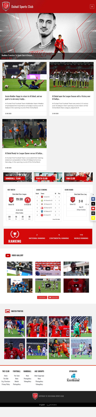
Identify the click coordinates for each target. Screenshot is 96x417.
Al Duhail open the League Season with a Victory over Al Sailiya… (71, 97)
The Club (5, 378)
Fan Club (70, 178)
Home (5, 376)
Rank (37, 193)
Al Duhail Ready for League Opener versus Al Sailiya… (24, 153)
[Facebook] (93, 199)
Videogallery (27, 381)
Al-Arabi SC (27, 204)
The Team (17, 376)
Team (42, 193)
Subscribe (54, 297)
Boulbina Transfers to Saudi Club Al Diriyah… (17, 55)
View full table (56, 219)
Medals (17, 381)
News (16, 378)
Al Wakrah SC (48, 211)
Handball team (13, 178)
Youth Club (41, 178)
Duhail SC (11, 204)
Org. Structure (6, 381)
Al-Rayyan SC (48, 204)
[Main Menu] (92, 6)
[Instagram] (93, 213)
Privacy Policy (6, 384)
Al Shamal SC (48, 207)
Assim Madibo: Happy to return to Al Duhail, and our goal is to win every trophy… (23, 97)
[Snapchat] (93, 218)
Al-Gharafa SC (48, 200)
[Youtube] (93, 208)
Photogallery (16, 384)
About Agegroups (39, 376)
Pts (59, 193)
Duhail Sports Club (22, 6)
